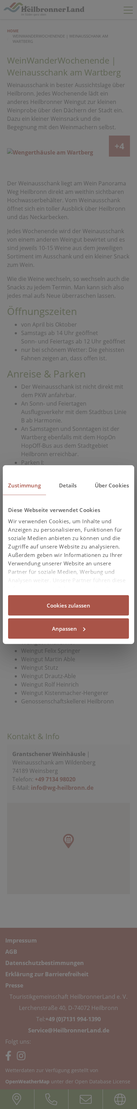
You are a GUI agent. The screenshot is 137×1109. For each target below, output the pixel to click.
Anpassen (64, 628)
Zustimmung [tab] (24, 485)
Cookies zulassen (68, 605)
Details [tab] (68, 485)
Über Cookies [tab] (112, 485)
